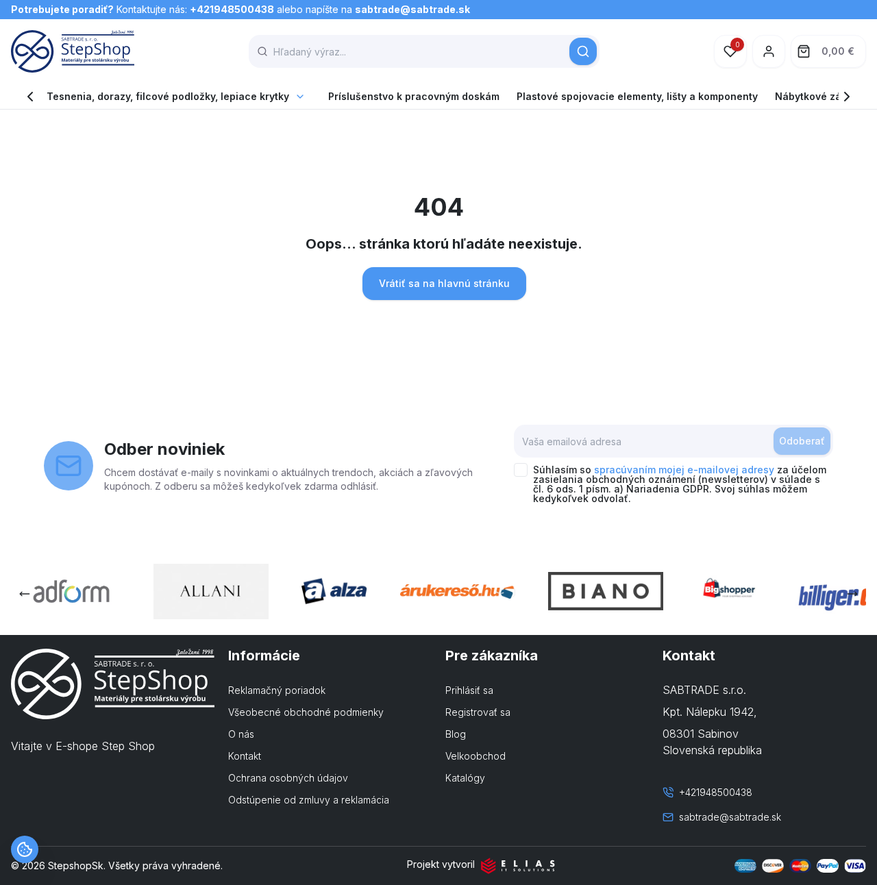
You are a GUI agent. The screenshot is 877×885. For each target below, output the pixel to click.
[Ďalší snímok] (852, 594)
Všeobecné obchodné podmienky (306, 712)
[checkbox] (521, 470)
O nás (241, 734)
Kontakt (244, 756)
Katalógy (465, 778)
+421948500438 (232, 9)
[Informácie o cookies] (24, 849)
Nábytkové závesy (819, 96)
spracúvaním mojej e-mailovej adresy (684, 469)
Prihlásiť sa (469, 690)
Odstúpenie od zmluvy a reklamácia (308, 800)
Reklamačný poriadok (276, 690)
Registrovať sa (477, 712)
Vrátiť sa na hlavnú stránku (444, 283)
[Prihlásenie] (768, 51)
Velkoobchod (475, 756)
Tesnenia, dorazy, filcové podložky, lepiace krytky (168, 96)
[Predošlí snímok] (24, 594)
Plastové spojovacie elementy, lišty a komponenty (637, 96)
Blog (455, 734)
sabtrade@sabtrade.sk (412, 9)
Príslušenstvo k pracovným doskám (413, 96)
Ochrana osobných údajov (288, 778)
